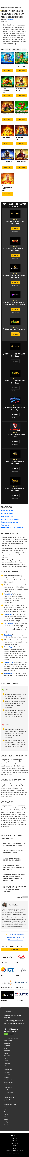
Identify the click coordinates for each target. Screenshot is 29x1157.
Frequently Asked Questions (12, 528)
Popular (8, 49)
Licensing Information (10, 522)
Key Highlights (7, 511)
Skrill (5, 1117)
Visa (5, 1109)
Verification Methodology (14, 1150)
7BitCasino (7, 1055)
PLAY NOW (15, 228)
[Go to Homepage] (8, 1012)
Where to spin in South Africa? (16, 937)
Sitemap (14, 1138)
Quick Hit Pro (7, 1100)
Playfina (6, 1058)
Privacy (14, 1145)
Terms (14, 1148)
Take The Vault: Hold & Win (11, 1080)
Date (14, 49)
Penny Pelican (8, 1087)
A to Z (18, 49)
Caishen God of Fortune (10, 1097)
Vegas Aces (7, 1063)
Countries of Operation (10, 519)
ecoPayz (6, 1122)
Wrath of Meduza (8, 1082)
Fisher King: (8, 594)
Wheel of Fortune (8, 1075)
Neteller (6, 1119)
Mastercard (7, 1112)
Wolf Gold (6, 1095)
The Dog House (8, 1085)
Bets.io (6, 1065)
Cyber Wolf (7, 1077)
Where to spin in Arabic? (15, 940)
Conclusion (6, 525)
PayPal (6, 1114)
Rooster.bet (7, 1050)
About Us (14, 1141)
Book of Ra (7, 1072)
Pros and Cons (7, 516)
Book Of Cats (7, 1090)
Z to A (24, 49)
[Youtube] (17, 1135)
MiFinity (6, 1124)
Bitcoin (6, 1107)
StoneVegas (7, 1045)
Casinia (6, 1053)
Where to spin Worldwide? (16, 934)
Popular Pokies (7, 514)
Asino (5, 1048)
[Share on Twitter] (26, 897)
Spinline (6, 1060)
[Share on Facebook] (24, 897)
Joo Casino (7, 1043)
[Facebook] (12, 1135)
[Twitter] (14, 1135)
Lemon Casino (8, 1040)
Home (2, 7)
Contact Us (14, 1143)
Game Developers (9, 7)
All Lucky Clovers (8, 1092)
